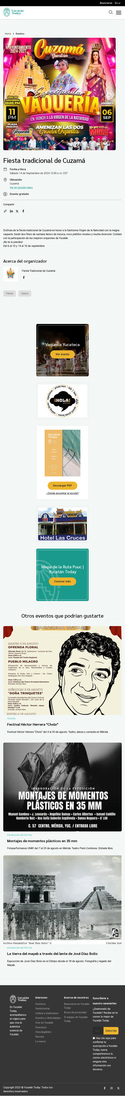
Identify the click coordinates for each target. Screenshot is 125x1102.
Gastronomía (42, 1008)
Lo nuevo (40, 1041)
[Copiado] (5, 212)
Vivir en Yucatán (44, 1022)
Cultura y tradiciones (46, 1013)
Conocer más (62, 581)
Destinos (40, 1004)
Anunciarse (106, 3)
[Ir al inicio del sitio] (13, 15)
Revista (39, 1036)
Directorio (41, 1027)
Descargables (43, 1032)
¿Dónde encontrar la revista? (62, 493)
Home (8, 33)
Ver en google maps (21, 187)
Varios (24, 293)
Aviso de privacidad (75, 1012)
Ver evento (62, 354)
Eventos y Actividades (48, 1018)
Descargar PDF (62, 485)
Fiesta (9, 293)
